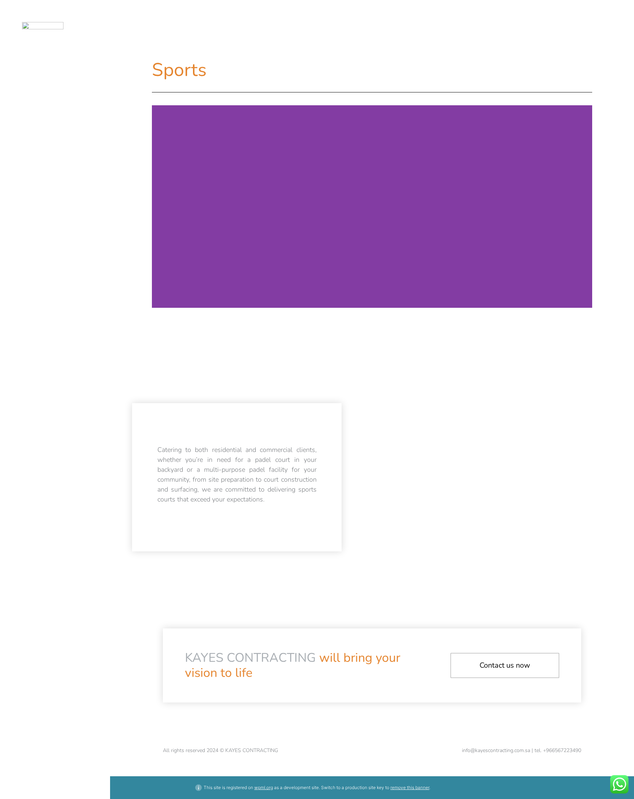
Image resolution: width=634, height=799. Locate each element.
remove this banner (409, 787)
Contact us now (505, 665)
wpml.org (263, 787)
